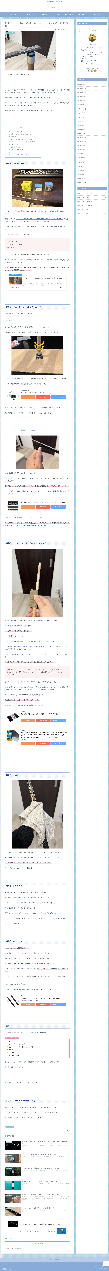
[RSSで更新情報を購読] (95, 70)
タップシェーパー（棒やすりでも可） (21, 139)
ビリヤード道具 (10, 1127)
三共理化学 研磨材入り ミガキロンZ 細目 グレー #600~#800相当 (39, 714)
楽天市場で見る (43, 397)
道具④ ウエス (13, 144)
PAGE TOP (55, 1260)
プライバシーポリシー (92, 1266)
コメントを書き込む (37, 1243)
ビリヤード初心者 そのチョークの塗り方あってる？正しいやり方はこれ (39, 219)
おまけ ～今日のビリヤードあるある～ (20, 154)
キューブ (13, 136)
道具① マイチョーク (15, 131)
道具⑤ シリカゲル (15, 147)
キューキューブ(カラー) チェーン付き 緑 (32, 392)
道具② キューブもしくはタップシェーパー (22, 134)
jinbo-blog (92, 44)
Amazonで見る (28, 397)
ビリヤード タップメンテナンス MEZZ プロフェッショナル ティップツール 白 (43, 502)
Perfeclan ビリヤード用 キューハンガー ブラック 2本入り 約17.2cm (40, 998)
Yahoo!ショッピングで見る (58, 397)
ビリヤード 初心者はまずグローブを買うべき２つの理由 (33, 646)
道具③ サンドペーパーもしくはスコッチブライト (24, 141)
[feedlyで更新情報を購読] (92, 70)
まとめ (11, 152)
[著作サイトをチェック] (89, 70)
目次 (20, 128)
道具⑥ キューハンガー (16, 149)
